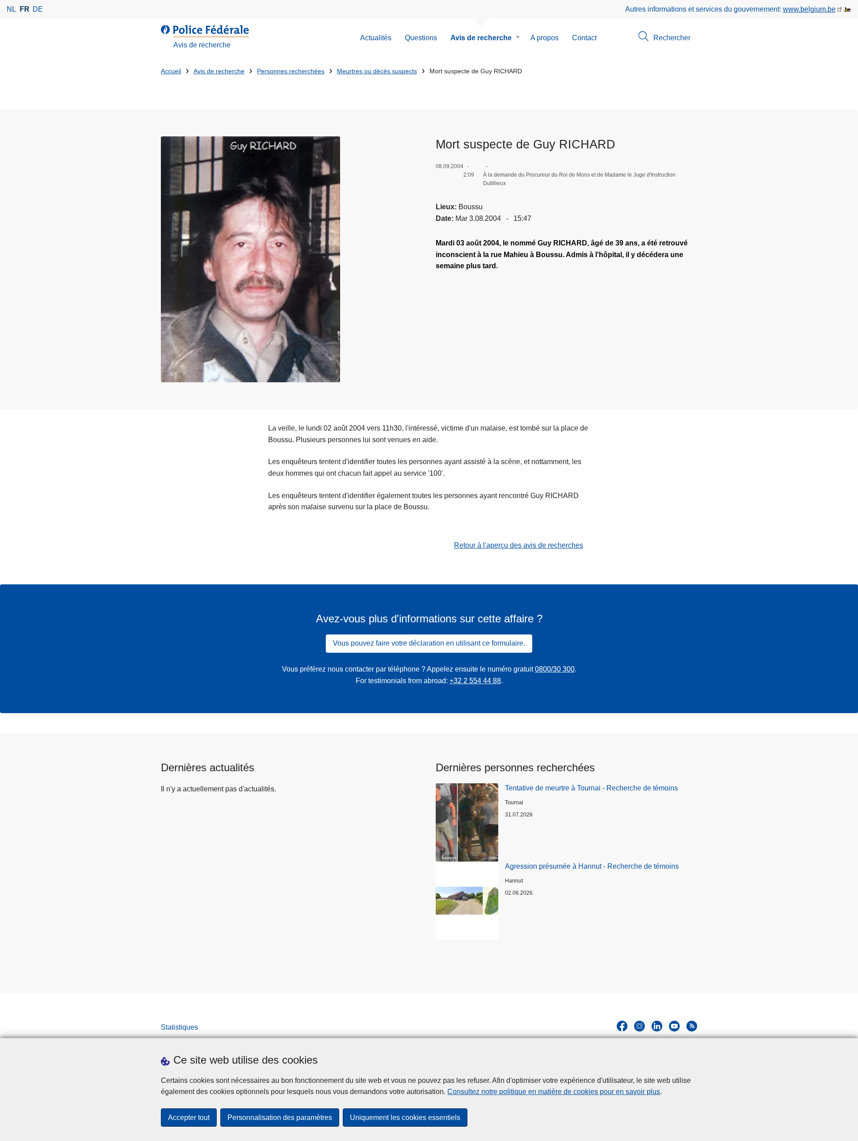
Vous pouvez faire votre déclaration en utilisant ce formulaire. (429, 643)
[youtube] (674, 1026)
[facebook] (622, 1026)
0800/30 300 (555, 669)
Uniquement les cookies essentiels (405, 1117)
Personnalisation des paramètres (279, 1117)
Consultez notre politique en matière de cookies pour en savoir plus (553, 1091)
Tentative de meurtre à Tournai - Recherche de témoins (591, 788)
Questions (421, 38)
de (38, 9)
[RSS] (691, 1026)
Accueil (171, 71)
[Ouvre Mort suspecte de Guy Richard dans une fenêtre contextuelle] (250, 259)
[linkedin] (657, 1026)
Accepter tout (189, 1117)
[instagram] (639, 1026)
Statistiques (179, 1027)
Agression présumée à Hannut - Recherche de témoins (592, 866)
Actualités (375, 38)
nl (11, 9)
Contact (584, 38)
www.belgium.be (809, 9)
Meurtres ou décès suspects (377, 71)
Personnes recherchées (290, 71)
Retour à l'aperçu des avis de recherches (518, 545)
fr (24, 9)
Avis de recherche (481, 38)
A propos (544, 38)
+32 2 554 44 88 (475, 681)
